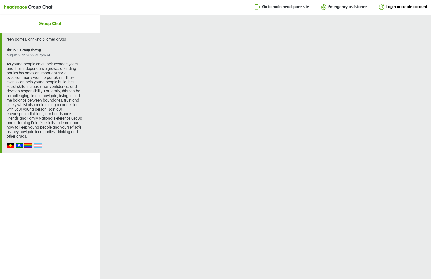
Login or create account (406, 7)
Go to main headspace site (285, 7)
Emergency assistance (347, 7)
